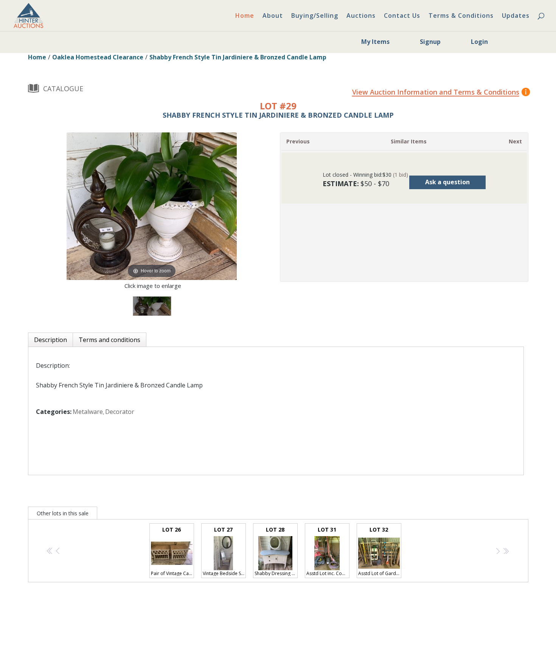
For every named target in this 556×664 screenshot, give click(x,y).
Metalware (88, 411)
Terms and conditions (109, 340)
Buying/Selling (314, 16)
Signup (430, 41)
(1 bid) (400, 174)
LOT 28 (276, 551)
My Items (375, 41)
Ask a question (447, 182)
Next (515, 141)
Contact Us (402, 16)
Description (50, 340)
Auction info (403, 93)
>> (506, 551)
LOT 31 (327, 551)
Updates (516, 16)
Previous (298, 141)
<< (50, 551)
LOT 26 (172, 551)
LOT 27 (224, 551)
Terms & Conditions (461, 16)
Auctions (361, 16)
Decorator (119, 411)
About (272, 16)
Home (244, 16)
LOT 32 (379, 551)
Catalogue (63, 88)
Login (479, 41)
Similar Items (409, 141)
